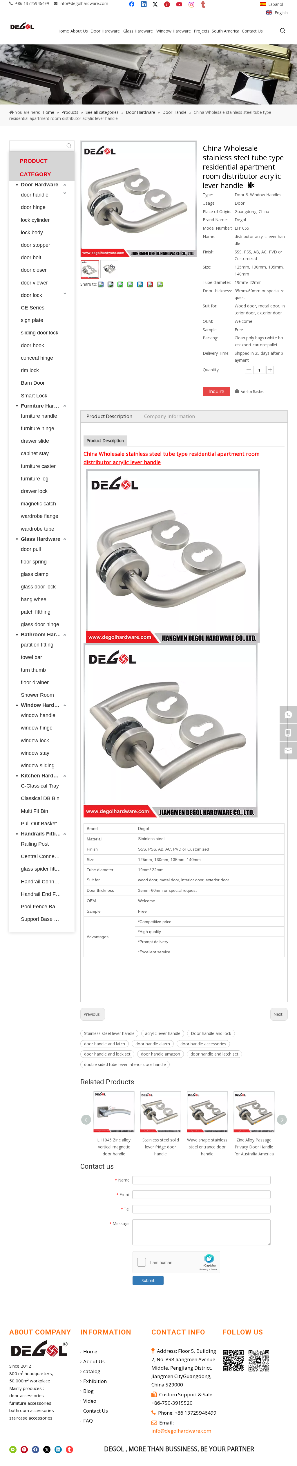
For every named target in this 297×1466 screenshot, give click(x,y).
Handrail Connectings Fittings (44, 882)
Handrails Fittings (43, 834)
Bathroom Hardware (44, 634)
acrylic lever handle (162, 1033)
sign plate (32, 320)
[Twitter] (156, 4)
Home (90, 1351)
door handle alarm (152, 1044)
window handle (38, 715)
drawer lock (34, 491)
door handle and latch (104, 1044)
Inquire (216, 391)
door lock (31, 295)
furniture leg (34, 479)
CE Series (32, 308)
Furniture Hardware (44, 406)
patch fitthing (35, 612)
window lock (35, 740)
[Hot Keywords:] (283, 31)
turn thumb (33, 670)
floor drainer (35, 682)
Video (89, 1400)
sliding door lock (39, 333)
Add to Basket (252, 391)
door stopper (35, 245)
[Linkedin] (144, 4)
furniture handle (39, 416)
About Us (94, 1361)
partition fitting (37, 645)
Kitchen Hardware (43, 776)
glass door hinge (40, 624)
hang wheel (34, 599)
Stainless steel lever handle (109, 1033)
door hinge (33, 207)
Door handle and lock (211, 1033)
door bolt (31, 257)
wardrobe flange (39, 516)
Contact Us (95, 1410)
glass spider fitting (42, 869)
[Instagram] (191, 4)
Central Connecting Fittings (44, 856)
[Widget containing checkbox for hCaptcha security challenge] (176, 1262)
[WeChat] (13, 1449)
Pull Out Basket (39, 823)
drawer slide (35, 441)
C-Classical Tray (40, 786)
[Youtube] (179, 4)
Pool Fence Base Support (44, 907)
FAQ (88, 1420)
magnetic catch (38, 504)
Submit (148, 1280)
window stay (35, 753)
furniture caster (38, 466)
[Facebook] (132, 4)
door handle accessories (203, 1044)
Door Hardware (39, 185)
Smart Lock (34, 396)
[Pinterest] (168, 4)
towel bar (31, 657)
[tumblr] (203, 4)
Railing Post (35, 844)
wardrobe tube (37, 529)
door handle (34, 195)
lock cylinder (35, 220)
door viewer (34, 283)
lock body (32, 232)
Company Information (169, 416)
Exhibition (95, 1381)
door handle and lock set (107, 1054)
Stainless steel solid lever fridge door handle (160, 1147)
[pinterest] (24, 1449)
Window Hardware (43, 705)
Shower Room (37, 695)
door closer (34, 270)
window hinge (36, 728)
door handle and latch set (214, 1054)
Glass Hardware (40, 539)
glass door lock (38, 587)
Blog (88, 1391)
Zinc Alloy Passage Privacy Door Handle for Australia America (254, 1147)
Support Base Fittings (44, 919)
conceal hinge (37, 358)
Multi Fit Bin (34, 811)
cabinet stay (35, 453)
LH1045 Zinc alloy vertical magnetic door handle (114, 1147)
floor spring (34, 562)
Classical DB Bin (40, 798)
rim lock (30, 370)
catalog (91, 1371)
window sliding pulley (44, 765)
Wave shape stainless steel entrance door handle (207, 1147)
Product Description (109, 416)
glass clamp (34, 574)
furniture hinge (37, 428)
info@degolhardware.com (84, 3)
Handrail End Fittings (44, 894)
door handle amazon (160, 1054)
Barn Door (33, 383)
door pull (31, 549)
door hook (32, 345)
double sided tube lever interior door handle (125, 1064)
